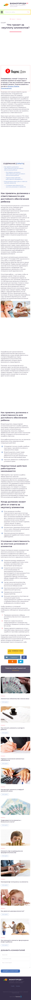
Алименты (3, 695)
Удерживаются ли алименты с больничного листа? (11, 821)
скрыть (20, 164)
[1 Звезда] (13, 670)
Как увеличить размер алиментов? (12, 911)
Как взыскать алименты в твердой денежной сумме (12, 790)
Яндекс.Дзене (13, 86)
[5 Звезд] (18, 670)
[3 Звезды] (15, 670)
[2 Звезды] (14, 670)
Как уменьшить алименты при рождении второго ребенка (15, 941)
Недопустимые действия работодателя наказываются (14, 178)
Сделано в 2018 (12, 996)
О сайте (12, 986)
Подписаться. (6, 88)
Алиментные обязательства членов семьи (15, 698)
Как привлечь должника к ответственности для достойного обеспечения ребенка (13, 168)
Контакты (18, 986)
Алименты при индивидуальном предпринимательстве (12, 851)
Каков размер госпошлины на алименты (14, 882)
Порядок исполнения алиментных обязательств (12, 759)
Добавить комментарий (10, 971)
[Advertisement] (15, 50)
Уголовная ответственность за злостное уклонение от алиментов (16, 186)
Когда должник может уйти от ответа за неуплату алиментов (15, 182)
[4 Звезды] (17, 670)
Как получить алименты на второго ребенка (13, 728)
